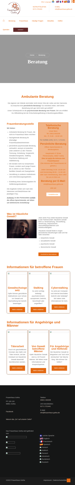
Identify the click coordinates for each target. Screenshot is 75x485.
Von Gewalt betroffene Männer (38, 349)
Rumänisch (45, 459)
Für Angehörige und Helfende (59, 347)
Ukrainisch (45, 456)
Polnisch (44, 447)
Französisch (47, 441)
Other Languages (46, 2)
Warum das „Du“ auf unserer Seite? (19, 419)
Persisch (44, 453)
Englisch (46, 438)
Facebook (9, 411)
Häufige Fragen (37, 21)
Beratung (12, 21)
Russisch (44, 462)
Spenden (6, 30)
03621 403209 (45, 400)
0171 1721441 (45, 406)
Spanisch (46, 444)
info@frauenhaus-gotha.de (50, 413)
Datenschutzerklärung (61, 480)
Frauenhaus (23, 21)
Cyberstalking (59, 287)
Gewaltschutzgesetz (17, 289)
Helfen (60, 21)
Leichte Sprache (48, 436)
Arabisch (44, 450)
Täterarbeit (17, 346)
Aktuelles (50, 21)
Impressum (48, 480)
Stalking (38, 287)
